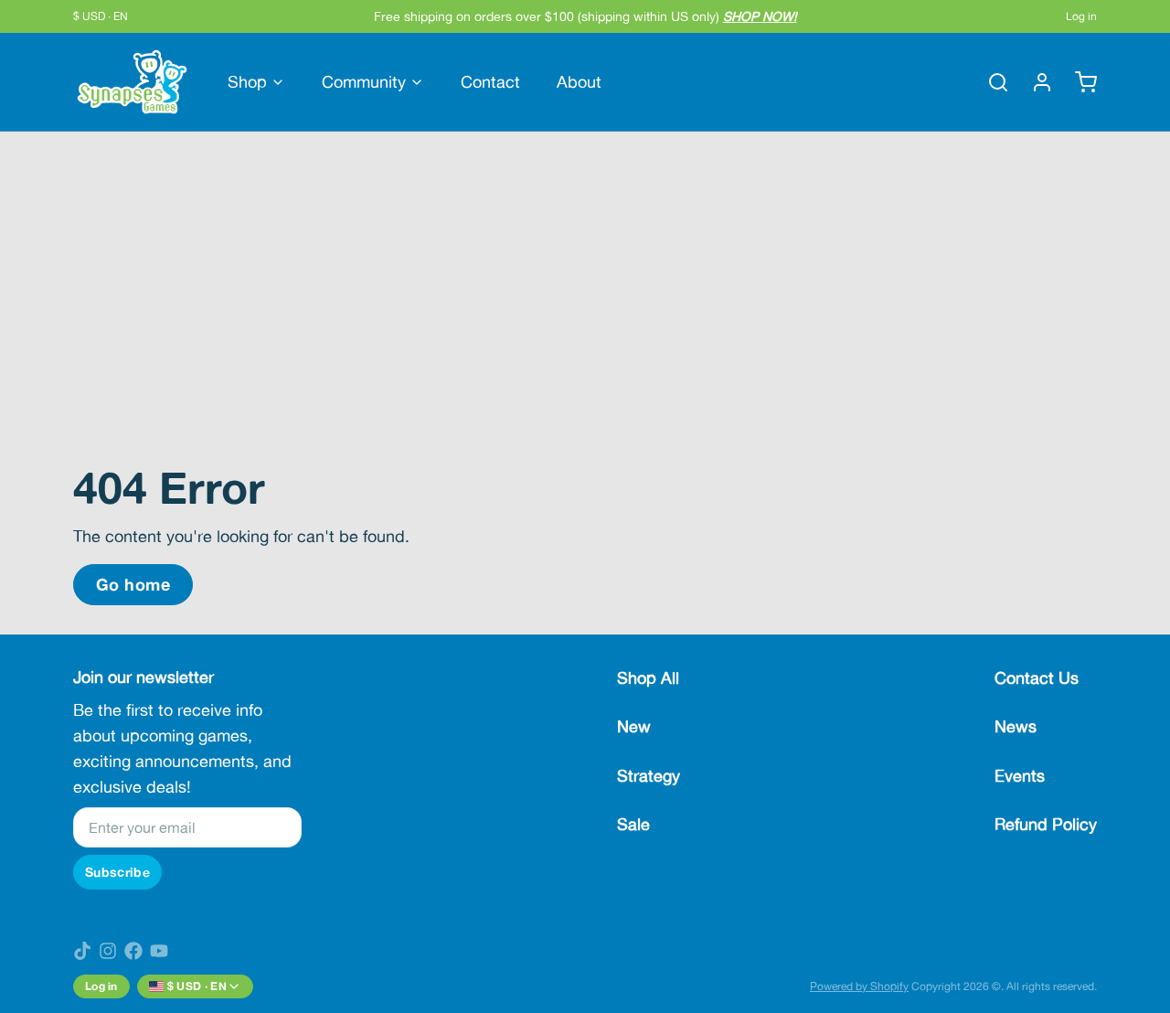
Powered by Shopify (859, 986)
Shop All (648, 678)
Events (1019, 775)
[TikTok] (82, 951)
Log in (1081, 16)
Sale (633, 824)
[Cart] (1078, 82)
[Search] (991, 82)
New (634, 726)
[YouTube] (159, 951)
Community (364, 81)
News (1015, 726)
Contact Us (1036, 678)
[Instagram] (108, 951)
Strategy (648, 775)
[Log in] (1034, 82)
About (579, 81)
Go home (133, 584)
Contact (490, 81)
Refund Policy (1045, 824)
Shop (247, 81)
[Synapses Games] (132, 82)
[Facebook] (133, 951)
